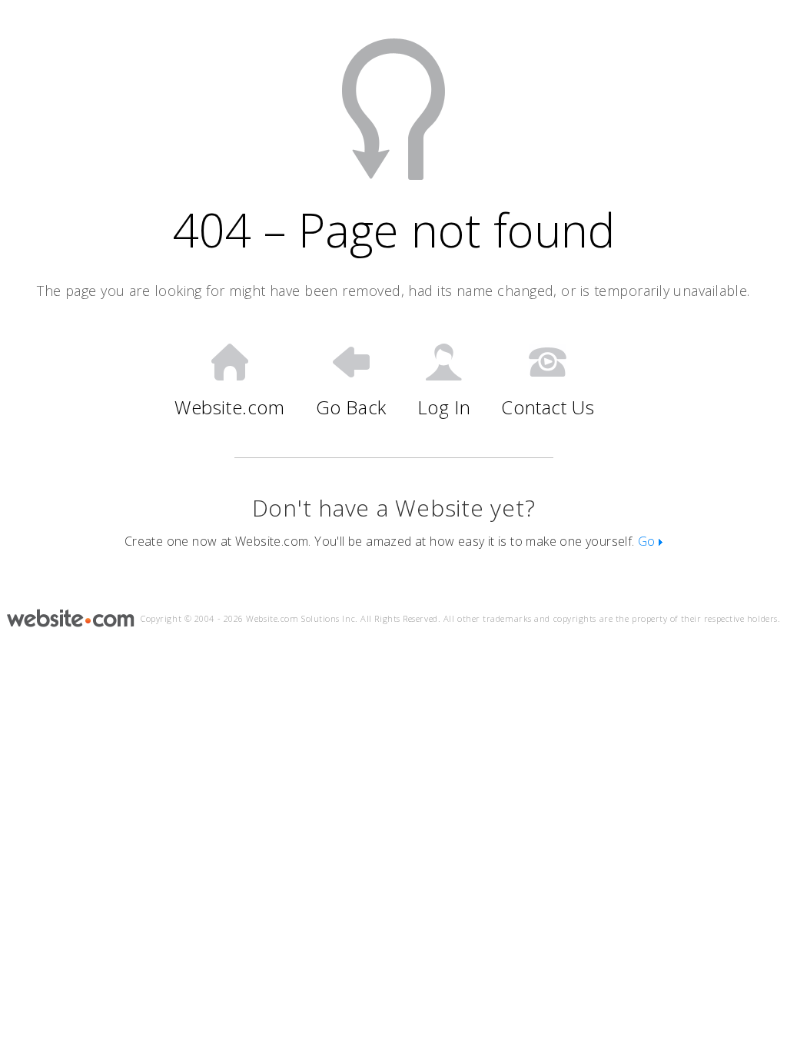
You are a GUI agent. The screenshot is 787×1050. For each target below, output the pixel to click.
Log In (444, 406)
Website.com (229, 406)
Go (648, 541)
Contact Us (547, 406)
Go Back (351, 406)
